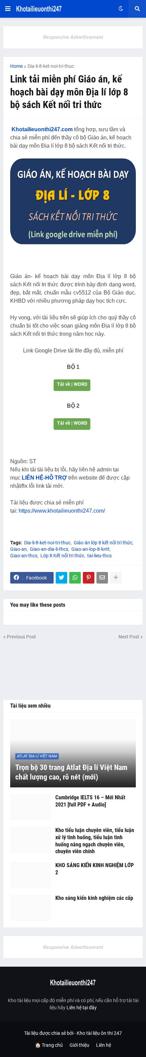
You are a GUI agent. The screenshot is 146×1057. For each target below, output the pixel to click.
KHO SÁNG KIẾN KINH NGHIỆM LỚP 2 (94, 869)
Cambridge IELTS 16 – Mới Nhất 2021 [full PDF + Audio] (90, 801)
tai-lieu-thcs (99, 555)
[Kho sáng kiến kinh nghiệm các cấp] (30, 908)
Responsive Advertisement (73, 37)
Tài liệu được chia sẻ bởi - (50, 1033)
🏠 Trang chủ (49, 1045)
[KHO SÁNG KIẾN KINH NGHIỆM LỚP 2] (30, 875)
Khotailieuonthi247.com (42, 129)
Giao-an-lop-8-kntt (90, 549)
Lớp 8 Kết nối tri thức (62, 555)
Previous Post (21, 636)
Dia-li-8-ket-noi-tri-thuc (51, 66)
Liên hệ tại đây (82, 1007)
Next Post (128, 636)
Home (16, 66)
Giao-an (18, 549)
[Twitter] (61, 578)
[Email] (102, 578)
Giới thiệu (79, 1045)
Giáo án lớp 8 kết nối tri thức (103, 542)
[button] (8, 9)
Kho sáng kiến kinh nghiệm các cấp (94, 898)
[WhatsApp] (75, 578)
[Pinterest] (88, 578)
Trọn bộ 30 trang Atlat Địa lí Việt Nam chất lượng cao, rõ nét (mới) (71, 772)
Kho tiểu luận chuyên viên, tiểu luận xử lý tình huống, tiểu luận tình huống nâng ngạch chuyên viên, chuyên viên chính (94, 841)
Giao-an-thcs (23, 555)
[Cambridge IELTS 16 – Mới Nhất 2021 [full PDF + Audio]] (30, 807)
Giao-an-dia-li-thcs (49, 549)
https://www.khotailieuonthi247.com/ (62, 511)
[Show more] (116, 578)
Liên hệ (103, 1045)
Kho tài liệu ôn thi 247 (99, 1033)
